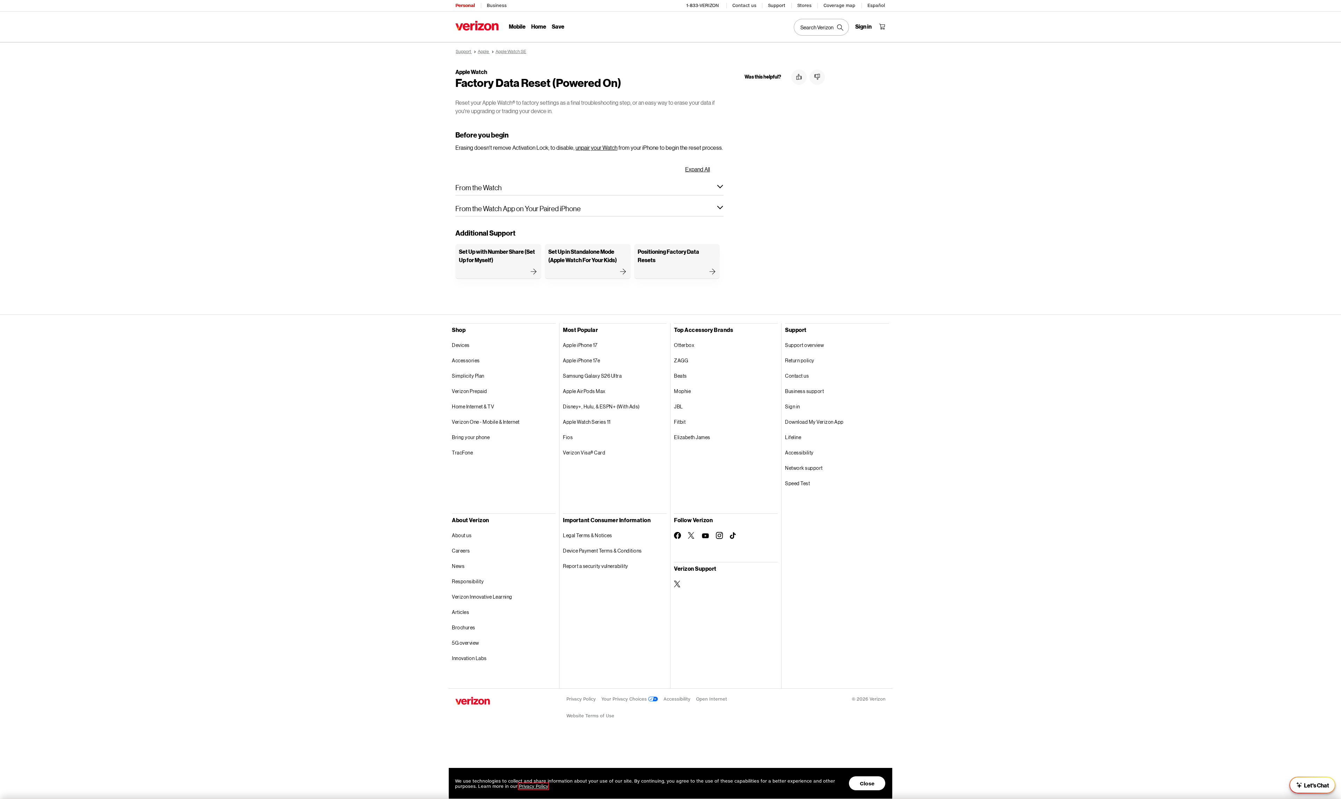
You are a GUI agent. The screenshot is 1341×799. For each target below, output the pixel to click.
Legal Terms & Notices (587, 535)
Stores (804, 5)
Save (558, 26)
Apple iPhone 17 (580, 345)
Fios (568, 437)
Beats (680, 376)
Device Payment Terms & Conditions (602, 551)
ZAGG (681, 360)
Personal (465, 5)
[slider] (1312, 785)
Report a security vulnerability (595, 566)
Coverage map (839, 5)
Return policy (799, 360)
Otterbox (684, 345)
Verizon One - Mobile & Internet (486, 422)
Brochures (463, 627)
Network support (804, 468)
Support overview (804, 345)
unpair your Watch (596, 147)
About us (461, 535)
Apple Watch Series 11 (587, 422)
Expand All (697, 169)
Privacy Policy (581, 699)
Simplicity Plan (468, 376)
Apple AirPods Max (584, 391)
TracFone (462, 453)
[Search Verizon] (821, 27)
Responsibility (468, 581)
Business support (804, 391)
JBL (678, 406)
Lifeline (793, 437)
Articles (460, 612)
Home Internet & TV (473, 406)
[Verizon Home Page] (477, 26)
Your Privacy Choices (624, 699)
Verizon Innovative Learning (482, 597)
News (458, 566)
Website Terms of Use (590, 715)
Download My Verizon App (814, 422)
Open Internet (711, 699)
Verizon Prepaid (469, 391)
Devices (461, 345)
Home (538, 26)
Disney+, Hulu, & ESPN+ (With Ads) (601, 406)
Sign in (792, 406)
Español (876, 5)
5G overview (465, 643)
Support (776, 5)
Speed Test (797, 483)
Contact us (744, 5)
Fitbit (680, 422)
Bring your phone (471, 437)
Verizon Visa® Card (584, 453)
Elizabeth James (692, 437)
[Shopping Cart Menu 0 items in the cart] (882, 26)
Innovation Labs (469, 658)
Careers (461, 551)
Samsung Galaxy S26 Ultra (592, 376)
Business (497, 5)
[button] (589, 187)
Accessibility (799, 453)
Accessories (466, 360)
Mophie (682, 391)
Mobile (517, 26)
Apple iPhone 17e (581, 360)
